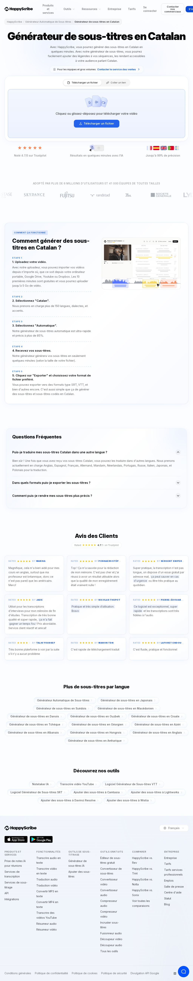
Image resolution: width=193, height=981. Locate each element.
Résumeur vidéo (46, 929)
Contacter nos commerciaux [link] (172, 9)
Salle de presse (174, 886)
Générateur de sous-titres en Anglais (157, 732)
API (6, 893)
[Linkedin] (174, 973)
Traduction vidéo (47, 885)
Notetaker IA (40, 784)
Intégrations (12, 899)
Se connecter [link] (150, 9)
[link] (96, 69)
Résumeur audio (46, 923)
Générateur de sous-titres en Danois (34, 716)
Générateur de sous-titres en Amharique (95, 740)
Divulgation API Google (145, 973)
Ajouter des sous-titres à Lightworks (155, 792)
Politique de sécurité (114, 973)
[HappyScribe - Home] (19, 9)
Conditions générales (18, 973)
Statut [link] (167, 898)
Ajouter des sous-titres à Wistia (128, 800)
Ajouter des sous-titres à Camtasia (97, 792)
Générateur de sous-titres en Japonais (126, 700)
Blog (167, 904)
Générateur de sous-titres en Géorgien (97, 724)
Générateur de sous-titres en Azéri (158, 724)
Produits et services (48, 9)
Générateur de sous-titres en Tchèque (34, 724)
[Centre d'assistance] (183, 971)
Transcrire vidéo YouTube (77, 784)
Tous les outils (109, 951)
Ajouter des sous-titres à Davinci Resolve (68, 800)
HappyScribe (14, 21)
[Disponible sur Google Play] (41, 839)
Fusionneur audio (111, 933)
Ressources (89, 9)
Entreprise (114, 9)
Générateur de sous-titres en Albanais (33, 732)
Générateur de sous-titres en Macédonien (126, 708)
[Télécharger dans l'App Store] (16, 839)
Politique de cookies (84, 973)
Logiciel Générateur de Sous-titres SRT (36, 792)
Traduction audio (46, 879)
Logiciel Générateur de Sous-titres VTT (131, 784)
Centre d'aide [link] (173, 892)
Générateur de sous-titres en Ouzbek (95, 716)
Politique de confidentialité (51, 973)
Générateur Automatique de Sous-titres (48, 21)
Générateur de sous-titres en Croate (155, 716)
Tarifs (132, 9)
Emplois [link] (169, 880)
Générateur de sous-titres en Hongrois (95, 732)
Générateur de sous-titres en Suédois (61, 708)
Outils (67, 9)
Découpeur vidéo (111, 939)
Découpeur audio (111, 945)
